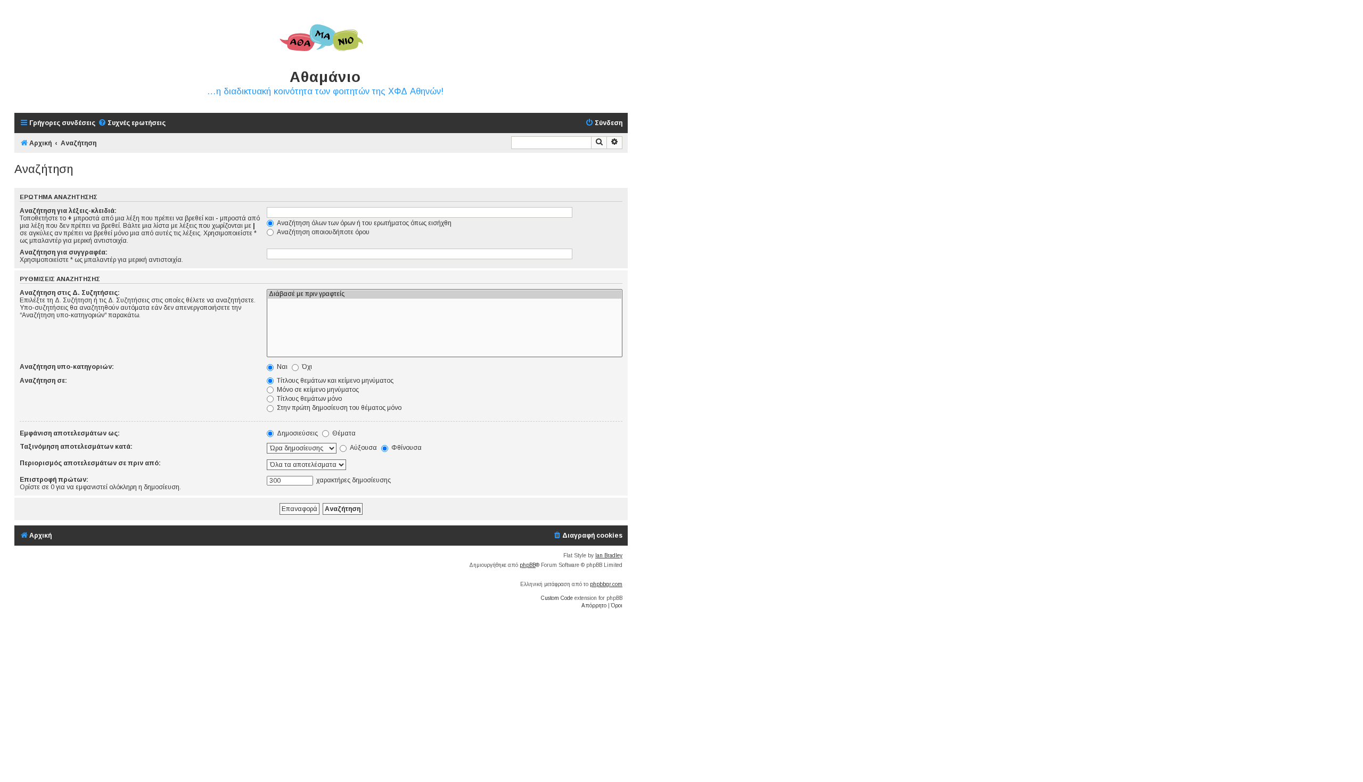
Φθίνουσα (406, 447)
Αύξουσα (362, 447)
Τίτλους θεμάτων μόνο (308, 398)
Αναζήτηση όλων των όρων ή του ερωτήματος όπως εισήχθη (363, 223)
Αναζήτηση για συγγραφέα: (64, 252)
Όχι (306, 367)
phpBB (528, 565)
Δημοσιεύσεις (296, 433)
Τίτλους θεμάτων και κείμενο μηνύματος (334, 380)
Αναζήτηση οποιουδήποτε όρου (322, 232)
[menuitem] (132, 123)
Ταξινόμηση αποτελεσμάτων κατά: (76, 446)
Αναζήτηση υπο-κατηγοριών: (67, 367)
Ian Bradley (608, 555)
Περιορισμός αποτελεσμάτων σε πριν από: (90, 463)
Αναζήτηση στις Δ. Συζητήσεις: (70, 293)
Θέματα (343, 433)
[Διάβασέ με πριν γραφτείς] (444, 294)
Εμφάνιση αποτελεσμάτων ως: (70, 433)
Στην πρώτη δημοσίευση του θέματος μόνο (338, 407)
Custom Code (557, 598)
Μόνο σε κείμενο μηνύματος (317, 389)
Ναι (281, 367)
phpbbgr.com (606, 584)
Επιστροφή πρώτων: (54, 479)
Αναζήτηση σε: (43, 380)
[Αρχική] (321, 38)
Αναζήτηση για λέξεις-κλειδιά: (68, 211)
